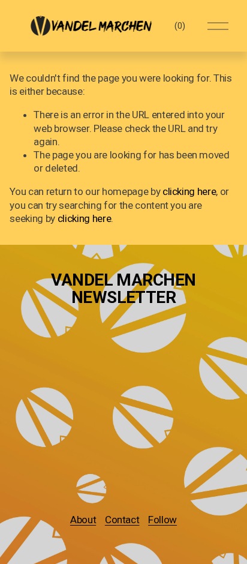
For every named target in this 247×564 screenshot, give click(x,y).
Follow (162, 520)
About (83, 520)
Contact (122, 520)
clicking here (189, 191)
